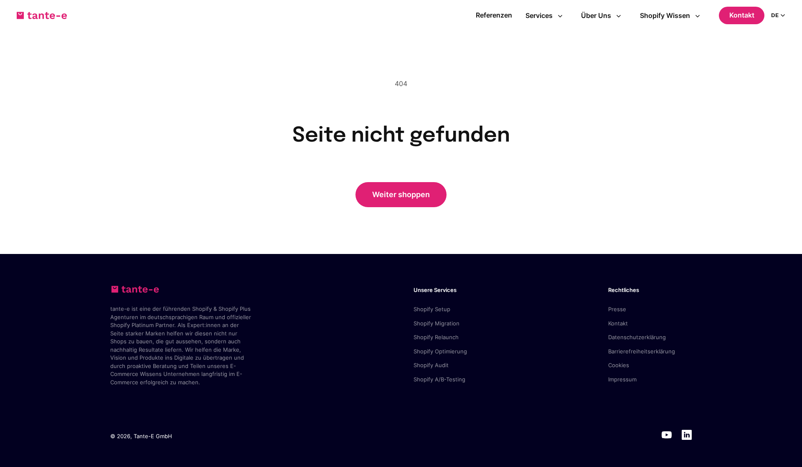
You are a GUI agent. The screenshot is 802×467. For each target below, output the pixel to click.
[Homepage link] (42, 15)
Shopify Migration (436, 323)
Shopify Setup (432, 309)
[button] (546, 15)
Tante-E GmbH (153, 436)
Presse (617, 309)
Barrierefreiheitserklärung (641, 351)
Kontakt (741, 15)
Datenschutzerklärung (637, 337)
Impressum (622, 379)
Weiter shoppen (401, 194)
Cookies (618, 365)
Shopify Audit (431, 365)
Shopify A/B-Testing (439, 379)
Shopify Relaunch (436, 337)
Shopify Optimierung (440, 351)
